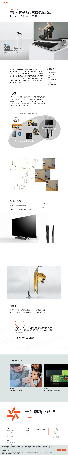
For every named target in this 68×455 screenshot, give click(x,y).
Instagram (28, 428)
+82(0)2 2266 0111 (11, 436)
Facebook (28, 430)
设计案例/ (12, 9)
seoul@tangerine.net (12, 438)
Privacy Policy (10, 450)
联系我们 (29, 418)
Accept (58, 450)
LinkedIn (28, 432)
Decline (64, 450)
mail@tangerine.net (11, 432)
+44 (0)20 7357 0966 (11, 430)
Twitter (27, 434)
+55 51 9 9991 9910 (11, 442)
